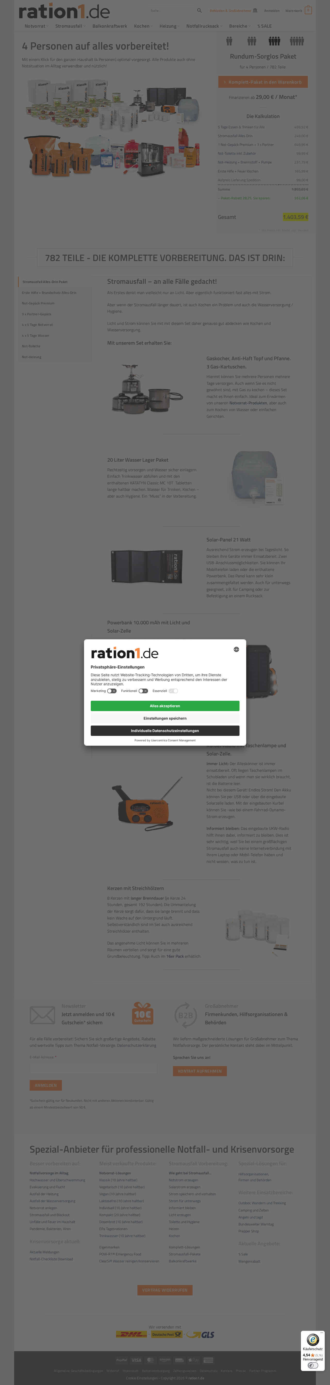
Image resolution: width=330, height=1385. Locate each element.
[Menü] (322, 1334)
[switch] (313, 1365)
